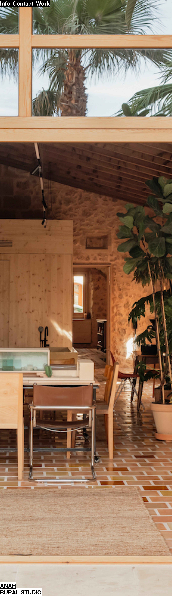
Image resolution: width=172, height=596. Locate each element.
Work (43, 3)
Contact (23, 3)
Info (5, 3)
